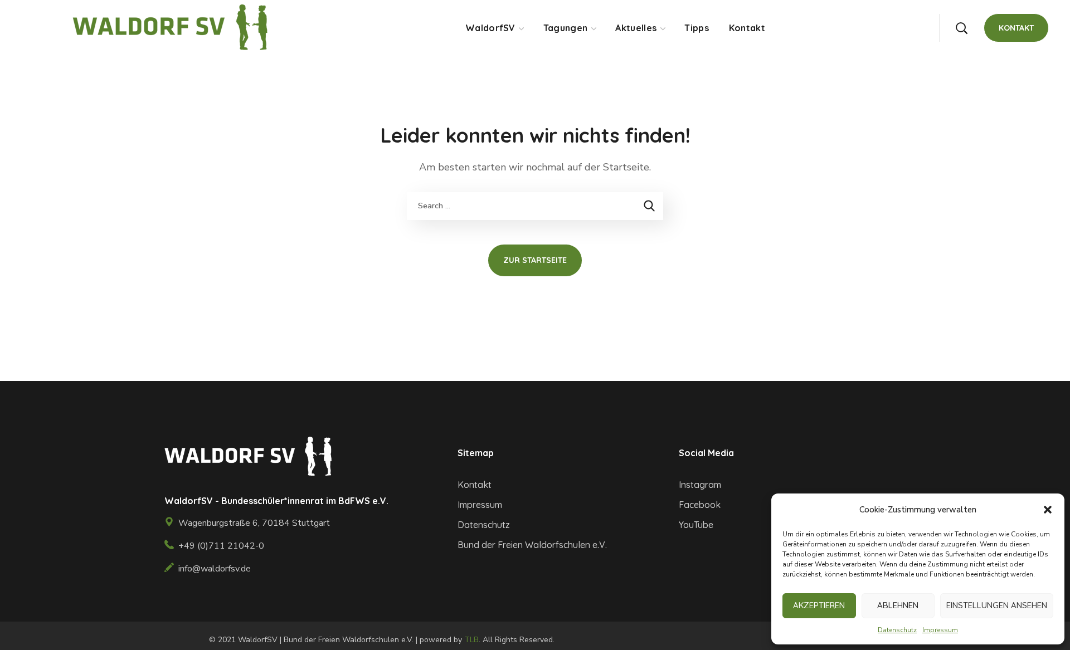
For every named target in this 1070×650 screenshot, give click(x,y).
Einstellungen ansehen (996, 605)
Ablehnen (897, 605)
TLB (471, 639)
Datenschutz (897, 629)
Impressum (940, 629)
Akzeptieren (819, 605)
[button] (1047, 509)
